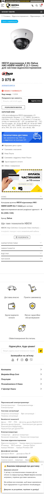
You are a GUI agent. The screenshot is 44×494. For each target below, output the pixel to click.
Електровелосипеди (25, 405)
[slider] (22, 1)
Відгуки (5, 253)
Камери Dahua (29, 445)
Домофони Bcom (7, 453)
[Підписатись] (40, 350)
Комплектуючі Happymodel (11, 426)
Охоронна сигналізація (10, 413)
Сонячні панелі (7, 460)
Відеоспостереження (20, 16)
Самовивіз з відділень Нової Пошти (17, 157)
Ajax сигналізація (27, 413)
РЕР (9, 422)
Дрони (3, 422)
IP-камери (5, 445)
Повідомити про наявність (12, 98)
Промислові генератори (29, 437)
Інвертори (19, 460)
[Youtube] (12, 359)
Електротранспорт (8, 405)
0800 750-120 (32, 5)
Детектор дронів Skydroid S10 (30, 422)
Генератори (5, 434)
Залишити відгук (8, 85)
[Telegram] (26, 359)
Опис (3, 197)
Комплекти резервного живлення (14, 462)
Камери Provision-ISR (24, 447)
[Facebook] (17, 359)
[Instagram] (22, 359)
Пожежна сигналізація (9, 416)
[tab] (22, 196)
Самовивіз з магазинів (12, 149)
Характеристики (9, 243)
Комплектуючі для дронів (32, 424)
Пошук (37, 6)
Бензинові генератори (9, 437)
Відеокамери (35, 16)
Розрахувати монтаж (13, 107)
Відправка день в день (13, 145)
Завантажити (8, 248)
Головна (7, 16)
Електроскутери (7, 407)
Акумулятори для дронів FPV (12, 428)
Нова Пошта (9, 153)
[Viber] (31, 359)
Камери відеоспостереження (31, 443)
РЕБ (15, 422)
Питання (5, 259)
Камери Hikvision (7, 447)
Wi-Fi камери (16, 445)
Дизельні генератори (21, 434)
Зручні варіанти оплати (14, 161)
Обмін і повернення (12, 165)
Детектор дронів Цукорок (10, 424)
